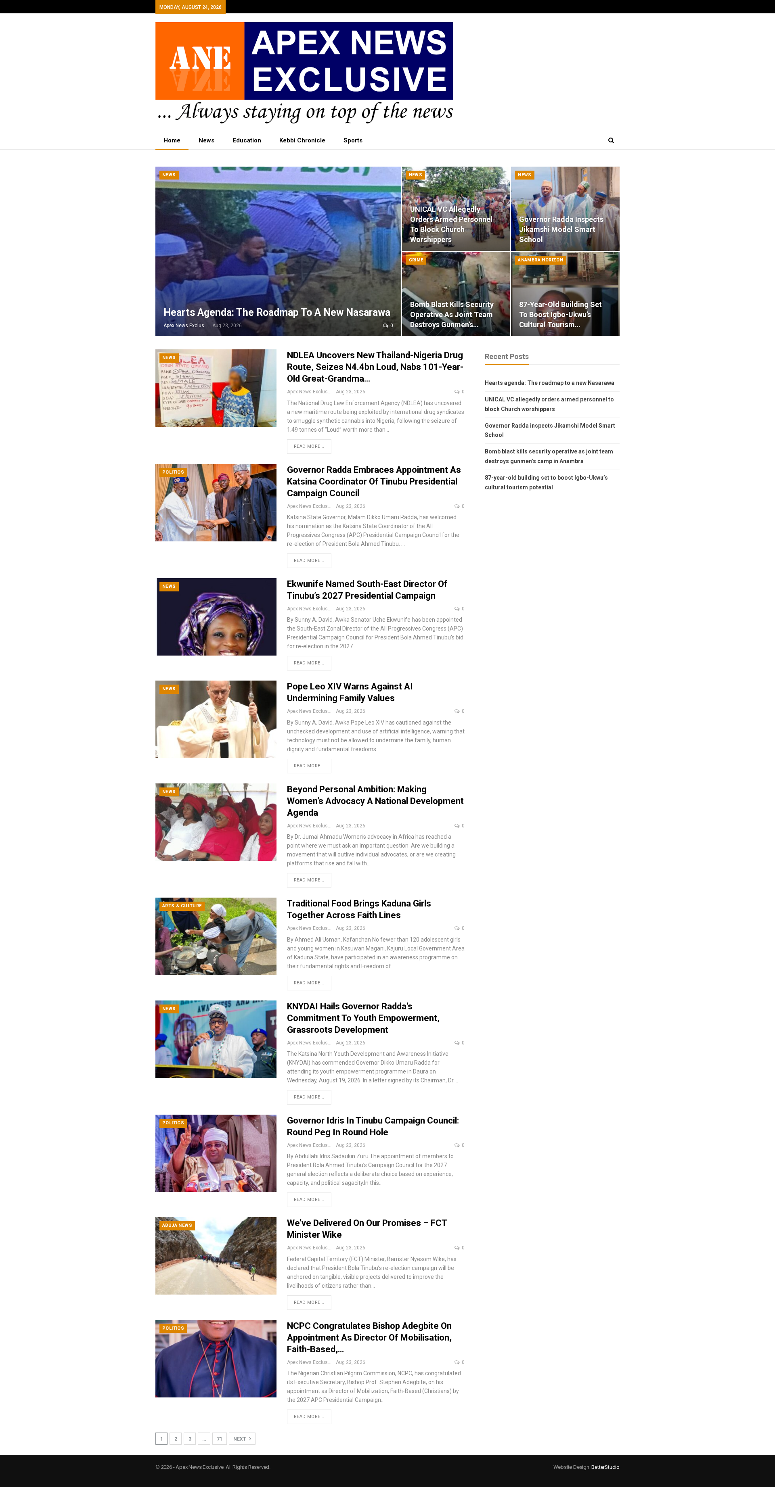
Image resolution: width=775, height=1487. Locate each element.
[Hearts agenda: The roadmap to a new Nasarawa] (278, 251)
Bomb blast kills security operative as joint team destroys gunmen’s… (452, 314)
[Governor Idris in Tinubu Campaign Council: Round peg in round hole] (215, 1153)
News (206, 140)
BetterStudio (605, 1467)
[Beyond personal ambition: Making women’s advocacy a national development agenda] (215, 822)
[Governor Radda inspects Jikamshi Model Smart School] (565, 208)
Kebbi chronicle (302, 140)
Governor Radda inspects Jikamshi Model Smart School (561, 229)
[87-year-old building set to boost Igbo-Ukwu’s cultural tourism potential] (565, 293)
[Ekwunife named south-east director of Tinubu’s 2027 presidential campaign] (215, 617)
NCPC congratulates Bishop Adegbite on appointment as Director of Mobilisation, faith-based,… (369, 1337)
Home (171, 140)
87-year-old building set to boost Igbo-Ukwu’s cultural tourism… (560, 314)
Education (246, 140)
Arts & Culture (182, 905)
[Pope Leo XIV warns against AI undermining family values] (215, 719)
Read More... (309, 446)
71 (219, 1439)
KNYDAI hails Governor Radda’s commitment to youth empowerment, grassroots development (363, 1018)
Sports (353, 140)
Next (240, 1439)
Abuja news (177, 1225)
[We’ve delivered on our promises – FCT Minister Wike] (215, 1256)
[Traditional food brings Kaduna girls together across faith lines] (215, 936)
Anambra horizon (540, 260)
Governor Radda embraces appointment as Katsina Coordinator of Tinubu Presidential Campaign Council (374, 481)
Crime (416, 260)
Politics (173, 472)
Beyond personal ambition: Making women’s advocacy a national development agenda (375, 801)
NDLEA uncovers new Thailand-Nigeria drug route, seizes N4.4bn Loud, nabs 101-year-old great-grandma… (375, 367)
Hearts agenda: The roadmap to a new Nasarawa (276, 312)
